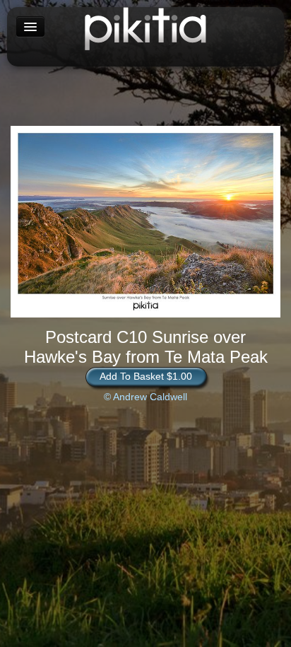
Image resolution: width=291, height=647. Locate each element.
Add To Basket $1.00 (146, 376)
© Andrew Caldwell (145, 396)
